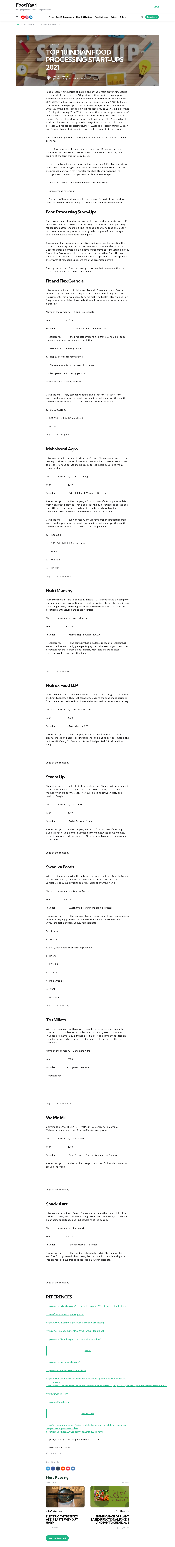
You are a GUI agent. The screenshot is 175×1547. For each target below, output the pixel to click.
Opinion (114, 17)
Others (123, 17)
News (51, 17)
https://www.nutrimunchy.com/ (63, 1362)
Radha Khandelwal (61, 76)
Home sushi (88, 1413)
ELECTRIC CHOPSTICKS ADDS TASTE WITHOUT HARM (62, 1519)
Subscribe (151, 17)
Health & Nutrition (84, 17)
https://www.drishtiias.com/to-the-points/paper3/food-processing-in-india (86, 1306)
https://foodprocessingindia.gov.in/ (65, 1314)
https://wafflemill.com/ (58, 1401)
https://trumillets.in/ (57, 1393)
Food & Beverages (64, 17)
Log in (156, 6)
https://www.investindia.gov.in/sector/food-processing (75, 1322)
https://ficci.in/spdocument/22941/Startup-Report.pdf (75, 1330)
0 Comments (75, 78)
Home (18, 25)
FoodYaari (26, 4)
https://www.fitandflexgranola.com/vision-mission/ (73, 1339)
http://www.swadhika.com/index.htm (66, 1370)
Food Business (101, 17)
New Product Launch (55, 1511)
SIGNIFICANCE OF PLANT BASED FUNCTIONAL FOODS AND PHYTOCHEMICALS (110, 1519)
